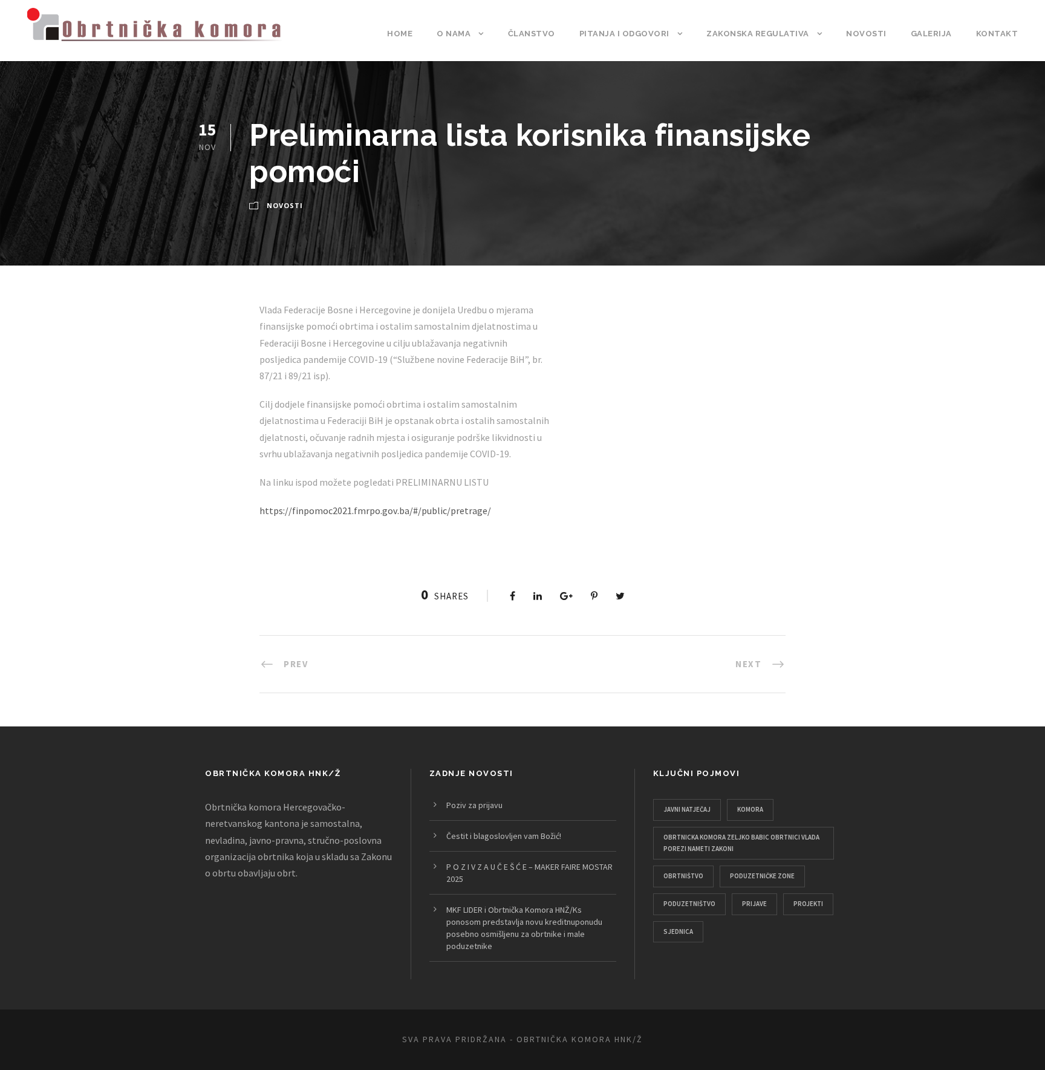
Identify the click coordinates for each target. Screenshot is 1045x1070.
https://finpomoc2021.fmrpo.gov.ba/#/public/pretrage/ (375, 510)
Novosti (866, 33)
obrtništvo (683, 876)
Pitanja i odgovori (624, 33)
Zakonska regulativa (757, 33)
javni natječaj (687, 809)
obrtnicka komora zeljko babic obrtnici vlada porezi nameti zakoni (741, 843)
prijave (754, 903)
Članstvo (531, 33)
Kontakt (997, 33)
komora (750, 809)
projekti (808, 903)
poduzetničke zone (762, 876)
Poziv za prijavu (474, 805)
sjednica (678, 931)
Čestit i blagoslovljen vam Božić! (503, 835)
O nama (453, 33)
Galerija (931, 33)
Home (399, 33)
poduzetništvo (689, 903)
